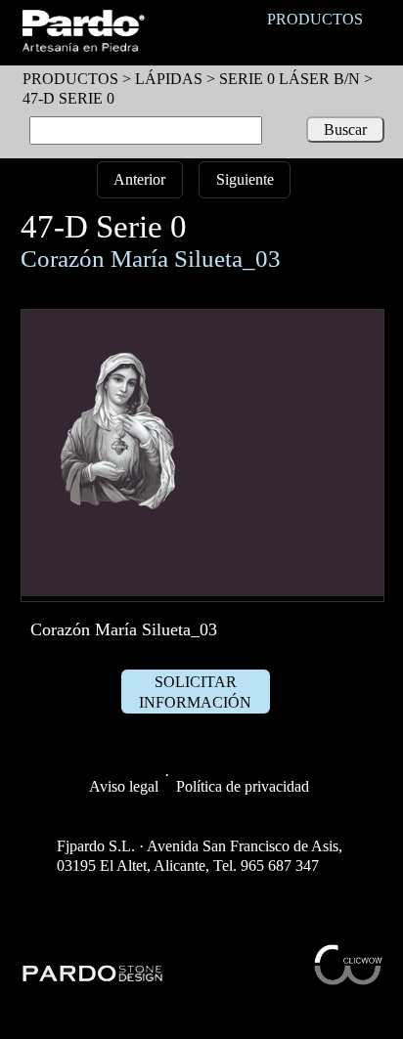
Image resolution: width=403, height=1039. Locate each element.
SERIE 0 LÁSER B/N (289, 78)
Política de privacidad (242, 786)
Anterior (139, 179)
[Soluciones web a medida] (348, 980)
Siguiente (245, 179)
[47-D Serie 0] (203, 591)
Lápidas (168, 78)
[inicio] (83, 46)
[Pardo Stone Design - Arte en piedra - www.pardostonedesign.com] (93, 979)
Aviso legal (123, 786)
